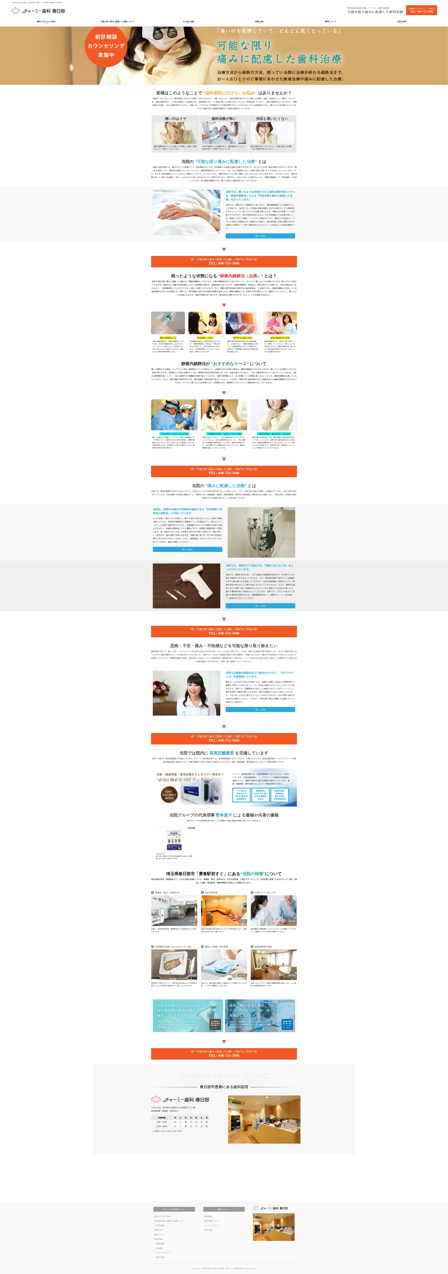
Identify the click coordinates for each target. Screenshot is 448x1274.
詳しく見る (260, 235)
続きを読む (192, 921)
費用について (159, 1234)
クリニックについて (163, 1253)
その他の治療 (159, 1225)
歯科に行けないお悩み (162, 1216)
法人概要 (159, 1248)
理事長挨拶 (160, 1243)
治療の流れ (158, 1230)
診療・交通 (160, 1257)
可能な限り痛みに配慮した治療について (169, 1221)
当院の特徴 (158, 1239)
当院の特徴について (211, 1221)
